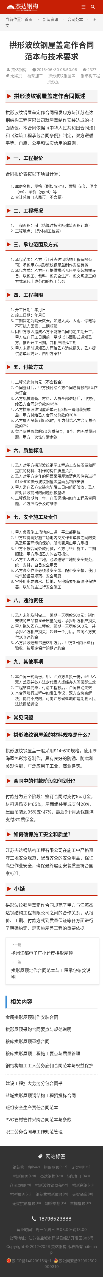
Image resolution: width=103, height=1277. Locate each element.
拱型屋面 (21, 1194)
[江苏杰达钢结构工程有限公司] (22, 6)
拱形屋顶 (55, 1167)
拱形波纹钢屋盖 (61, 75)
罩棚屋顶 (80, 1203)
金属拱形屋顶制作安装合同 (31, 1017)
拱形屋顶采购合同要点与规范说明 (38, 1029)
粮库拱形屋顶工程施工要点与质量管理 (42, 1053)
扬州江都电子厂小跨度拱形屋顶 (42, 953)
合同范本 (75, 19)
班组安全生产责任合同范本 (31, 1107)
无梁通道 (82, 1194)
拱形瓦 (53, 81)
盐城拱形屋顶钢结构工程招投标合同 (40, 1095)
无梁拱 (16, 75)
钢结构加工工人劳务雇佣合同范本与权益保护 (49, 1065)
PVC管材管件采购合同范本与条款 (38, 1119)
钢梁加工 (78, 1176)
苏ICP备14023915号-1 (31, 1260)
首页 (28, 19)
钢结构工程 (90, 75)
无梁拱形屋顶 (26, 1203)
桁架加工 (35, 75)
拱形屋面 (24, 1176)
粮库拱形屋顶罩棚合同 (27, 1041)
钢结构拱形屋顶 (52, 1194)
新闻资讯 (50, 19)
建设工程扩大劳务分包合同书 (34, 1083)
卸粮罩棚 (55, 1203)
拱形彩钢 (83, 1185)
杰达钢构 (51, 1176)
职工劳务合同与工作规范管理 (34, 1131)
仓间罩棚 (20, 1185)
